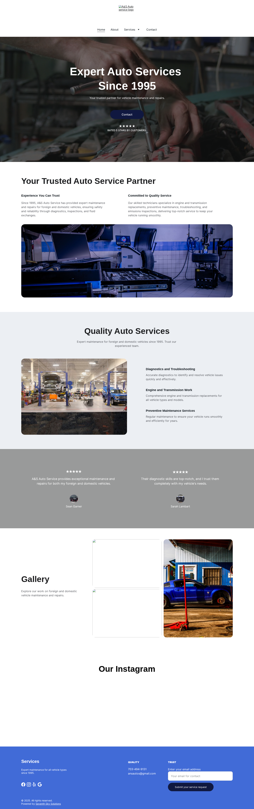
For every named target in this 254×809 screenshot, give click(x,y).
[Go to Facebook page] (23, 784)
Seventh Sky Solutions (48, 803)
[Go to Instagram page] (29, 784)
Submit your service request (191, 787)
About (115, 29)
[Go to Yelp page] (34, 784)
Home (101, 29)
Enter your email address (184, 769)
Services (129, 29)
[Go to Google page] (40, 784)
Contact (151, 29)
